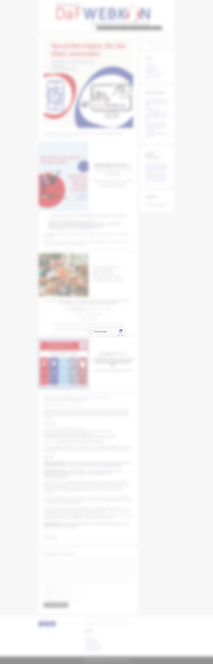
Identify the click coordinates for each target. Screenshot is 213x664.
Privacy (118, 335)
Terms (122, 335)
